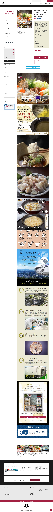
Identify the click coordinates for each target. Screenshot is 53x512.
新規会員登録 (40, 490)
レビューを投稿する (33, 67)
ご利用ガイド (45, 3)
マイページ (6, 20)
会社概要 (21, 501)
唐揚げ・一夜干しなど (7, 494)
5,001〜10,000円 (7, 96)
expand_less (51, 510)
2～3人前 (6, 81)
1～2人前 (6, 79)
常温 (5, 72)
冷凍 (5, 67)
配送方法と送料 (32, 494)
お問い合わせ (31, 501)
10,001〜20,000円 (7, 98)
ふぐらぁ (6, 57)
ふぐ (33, 3)
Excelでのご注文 (7, 28)
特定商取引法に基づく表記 (21, 32)
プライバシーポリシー (26, 501)
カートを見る (6, 23)
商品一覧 (14, 496)
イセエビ (41, 3)
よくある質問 (6, 36)
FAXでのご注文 (7, 25)
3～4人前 (6, 84)
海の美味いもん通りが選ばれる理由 (43, 489)
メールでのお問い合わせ (35, 479)
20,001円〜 (6, 101)
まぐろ (37, 3)
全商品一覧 (9, 60)
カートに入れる (41, 57)
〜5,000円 (6, 93)
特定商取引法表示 (7, 33)
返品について (19, 31)
